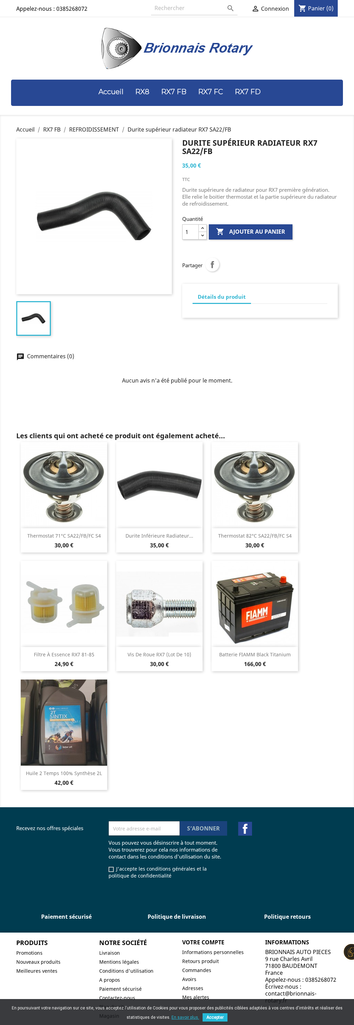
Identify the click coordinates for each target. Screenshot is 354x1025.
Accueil (111, 92)
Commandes (196, 970)
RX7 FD (248, 92)
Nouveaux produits (38, 962)
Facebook (245, 829)
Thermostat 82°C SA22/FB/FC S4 (255, 535)
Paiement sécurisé (120, 989)
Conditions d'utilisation (126, 971)
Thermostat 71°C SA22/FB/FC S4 (64, 535)
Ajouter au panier (250, 231)
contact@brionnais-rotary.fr (290, 997)
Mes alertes (195, 997)
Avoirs (189, 979)
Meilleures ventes (36, 971)
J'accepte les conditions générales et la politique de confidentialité (158, 872)
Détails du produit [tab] (222, 296)
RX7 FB (173, 92)
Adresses (192, 988)
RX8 (142, 92)
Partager (212, 264)
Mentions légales (119, 962)
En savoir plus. (185, 1017)
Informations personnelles (213, 952)
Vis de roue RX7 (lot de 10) (159, 654)
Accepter (215, 1017)
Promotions (29, 953)
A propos (109, 980)
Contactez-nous (117, 998)
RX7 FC (210, 92)
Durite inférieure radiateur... (159, 535)
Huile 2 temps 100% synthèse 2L (64, 773)
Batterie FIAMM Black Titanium (255, 654)
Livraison (109, 953)
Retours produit (200, 961)
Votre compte (203, 942)
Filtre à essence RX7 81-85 (64, 654)
